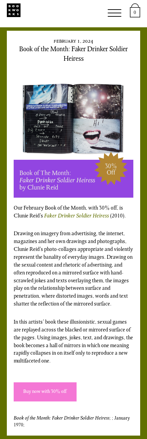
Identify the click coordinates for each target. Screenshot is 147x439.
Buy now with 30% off (45, 392)
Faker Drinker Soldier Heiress (76, 216)
